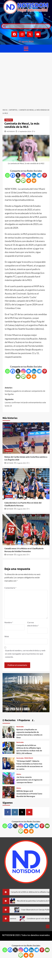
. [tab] (34, 720)
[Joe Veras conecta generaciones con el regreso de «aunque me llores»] (9, 778)
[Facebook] (14, 34)
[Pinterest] (44, 175)
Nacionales (20, 727)
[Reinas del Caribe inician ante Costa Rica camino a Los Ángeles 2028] (26, 438)
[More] (34, 180)
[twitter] (22, 812)
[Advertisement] (26, 80)
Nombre (8, 622)
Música (18, 774)
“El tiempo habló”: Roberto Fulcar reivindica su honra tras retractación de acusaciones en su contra (29, 765)
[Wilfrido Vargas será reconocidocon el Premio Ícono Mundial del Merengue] (9, 792)
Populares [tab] (24, 720)
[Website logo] (26, 7)
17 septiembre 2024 (24, 131)
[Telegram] (39, 175)
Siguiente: (25, 402)
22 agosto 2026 (21, 463)
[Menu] (26, 48)
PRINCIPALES (28, 758)
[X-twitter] (30, 34)
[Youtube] (38, 34)
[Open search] (4, 26)
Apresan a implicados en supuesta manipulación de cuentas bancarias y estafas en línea (29, 733)
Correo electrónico (33, 624)
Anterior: (25, 391)
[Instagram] (22, 34)
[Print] (28, 180)
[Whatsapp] (7, 175)
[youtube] (29, 812)
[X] (18, 175)
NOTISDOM (11, 131)
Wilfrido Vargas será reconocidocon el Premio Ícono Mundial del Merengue (29, 794)
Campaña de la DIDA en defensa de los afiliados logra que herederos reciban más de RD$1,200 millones (29, 749)
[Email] (18, 180)
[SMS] (23, 180)
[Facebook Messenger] (28, 175)
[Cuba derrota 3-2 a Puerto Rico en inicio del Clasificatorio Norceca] (26, 484)
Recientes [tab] (10, 720)
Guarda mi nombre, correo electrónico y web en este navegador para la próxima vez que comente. (25, 653)
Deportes (9, 120)
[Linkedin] (34, 175)
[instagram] (15, 812)
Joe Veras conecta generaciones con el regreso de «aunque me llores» (29, 780)
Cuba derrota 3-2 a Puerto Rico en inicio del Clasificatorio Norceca (23, 504)
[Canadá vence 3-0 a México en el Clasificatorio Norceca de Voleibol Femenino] (26, 529)
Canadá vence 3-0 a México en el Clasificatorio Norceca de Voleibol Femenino (24, 550)
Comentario (10, 588)
